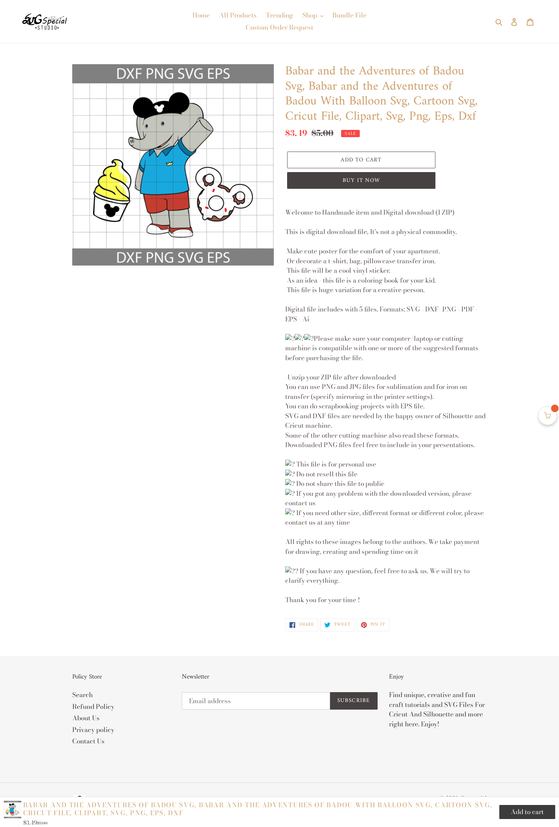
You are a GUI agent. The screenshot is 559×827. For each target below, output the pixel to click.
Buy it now (361, 181)
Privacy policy (93, 730)
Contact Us (88, 741)
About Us (86, 718)
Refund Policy (93, 707)
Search (82, 695)
